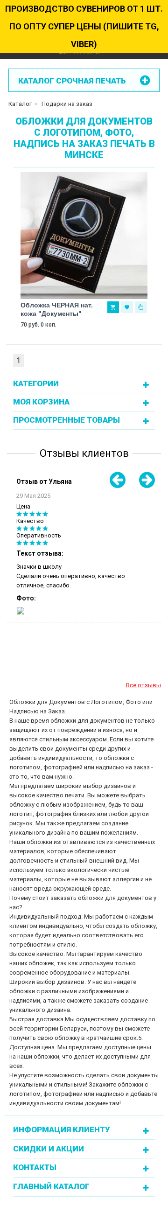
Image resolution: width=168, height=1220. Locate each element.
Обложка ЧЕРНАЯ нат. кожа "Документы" (57, 309)
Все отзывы (143, 685)
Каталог (20, 103)
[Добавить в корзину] (113, 307)
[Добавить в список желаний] (127, 307)
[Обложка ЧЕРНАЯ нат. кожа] (84, 235)
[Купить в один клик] (141, 307)
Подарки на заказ (67, 103)
